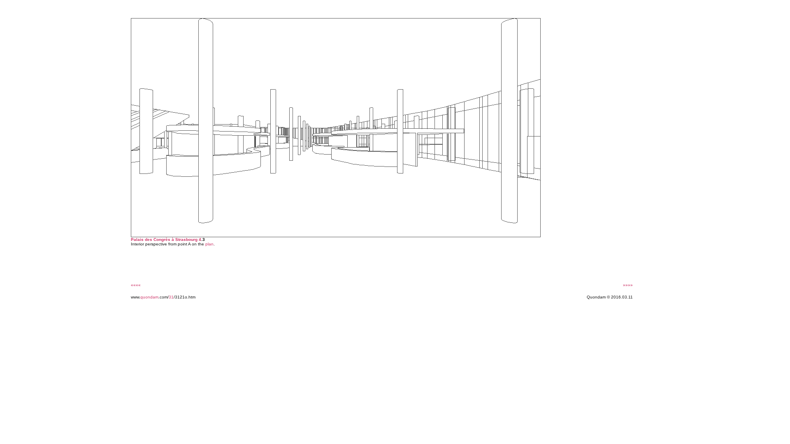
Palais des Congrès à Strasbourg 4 (166, 239)
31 (171, 297)
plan (209, 244)
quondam (149, 297)
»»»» (628, 285)
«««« (136, 285)
